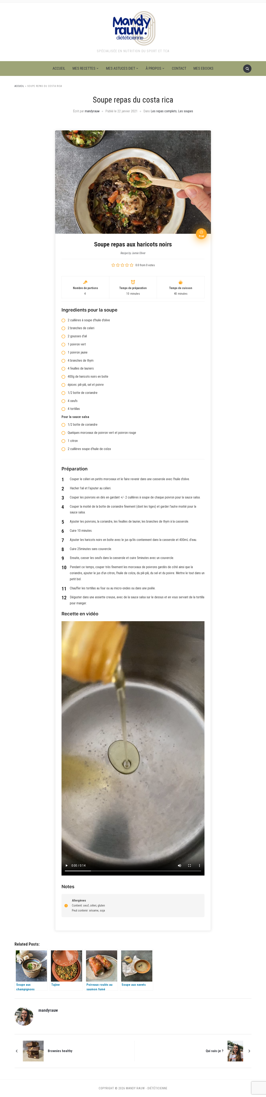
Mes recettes (84, 68)
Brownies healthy (60, 1051)
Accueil (59, 68)
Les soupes (185, 111)
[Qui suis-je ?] (235, 1050)
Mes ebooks (203, 68)
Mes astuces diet (120, 68)
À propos (153, 68)
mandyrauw (92, 111)
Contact (179, 68)
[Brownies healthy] (33, 1050)
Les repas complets (164, 111)
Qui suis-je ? (214, 1051)
